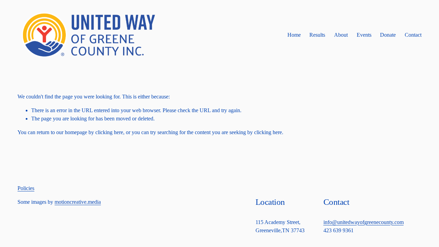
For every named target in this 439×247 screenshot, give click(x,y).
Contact (413, 35)
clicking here (109, 132)
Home (294, 35)
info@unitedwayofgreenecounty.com (363, 222)
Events (364, 35)
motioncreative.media (78, 202)
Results (317, 35)
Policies (25, 188)
